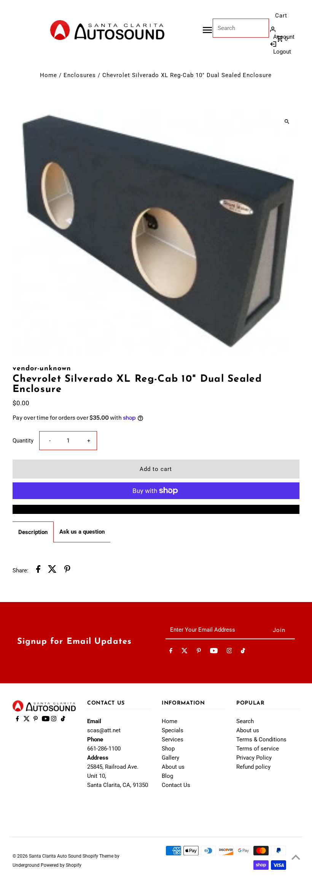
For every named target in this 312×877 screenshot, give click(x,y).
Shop (168, 748)
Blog (167, 776)
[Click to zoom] (287, 121)
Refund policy (253, 766)
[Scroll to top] (295, 857)
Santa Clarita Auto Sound (56, 856)
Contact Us (176, 785)
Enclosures (80, 75)
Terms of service (257, 748)
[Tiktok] (243, 652)
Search (245, 721)
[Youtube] (214, 652)
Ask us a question (82, 531)
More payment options (156, 509)
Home (48, 75)
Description (33, 532)
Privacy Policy (254, 757)
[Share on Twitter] (52, 570)
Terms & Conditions (261, 739)
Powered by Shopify (61, 865)
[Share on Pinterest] (67, 570)
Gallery (170, 757)
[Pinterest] (199, 652)
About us (173, 766)
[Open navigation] (207, 30)
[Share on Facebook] (38, 570)
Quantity (23, 440)
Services (172, 739)
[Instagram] (229, 652)
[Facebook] (170, 652)
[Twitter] (184, 652)
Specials (172, 730)
